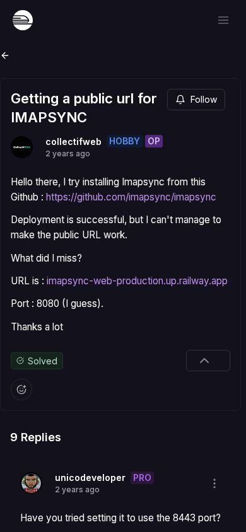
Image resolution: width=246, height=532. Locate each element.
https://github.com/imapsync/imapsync (131, 197)
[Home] (23, 20)
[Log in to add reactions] (21, 389)
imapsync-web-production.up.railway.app (137, 281)
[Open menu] (223, 20)
